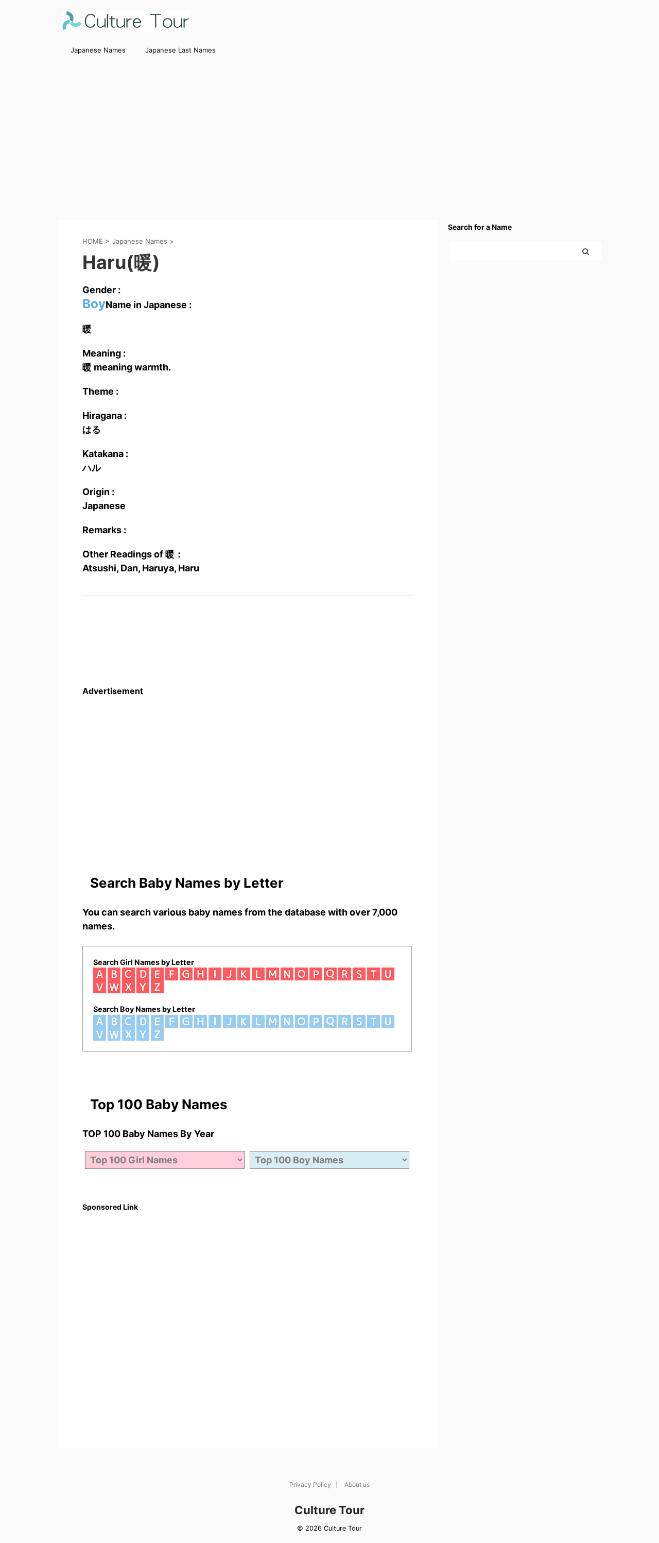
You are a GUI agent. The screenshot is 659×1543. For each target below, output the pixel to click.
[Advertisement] (329, 137)
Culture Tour (329, 1510)
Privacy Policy (310, 1484)
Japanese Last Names (180, 50)
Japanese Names (98, 50)
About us (357, 1484)
